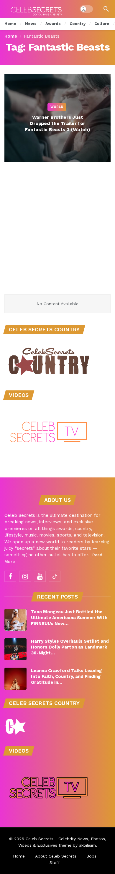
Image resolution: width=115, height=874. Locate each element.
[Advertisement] (57, 234)
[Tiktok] (54, 576)
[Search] (106, 8)
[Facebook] (10, 576)
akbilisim (87, 845)
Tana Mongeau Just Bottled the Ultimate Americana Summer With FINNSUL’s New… (69, 617)
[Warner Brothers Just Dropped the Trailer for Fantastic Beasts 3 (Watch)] (57, 118)
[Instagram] (25, 576)
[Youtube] (40, 576)
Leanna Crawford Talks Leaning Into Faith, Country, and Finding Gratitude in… (66, 676)
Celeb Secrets (39, 838)
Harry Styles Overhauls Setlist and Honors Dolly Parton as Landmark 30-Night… (70, 647)
